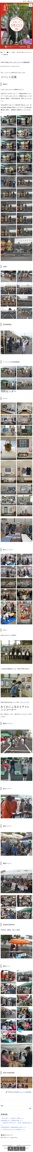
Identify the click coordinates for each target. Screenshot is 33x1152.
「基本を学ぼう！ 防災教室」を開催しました (12, 1118)
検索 (2, 1105)
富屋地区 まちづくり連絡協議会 (22, 1092)
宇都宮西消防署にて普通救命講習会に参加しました (14, 1127)
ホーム (3, 52)
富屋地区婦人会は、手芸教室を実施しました (12, 1120)
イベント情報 (11, 52)
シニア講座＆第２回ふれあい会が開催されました (13, 1129)
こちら (24, 702)
